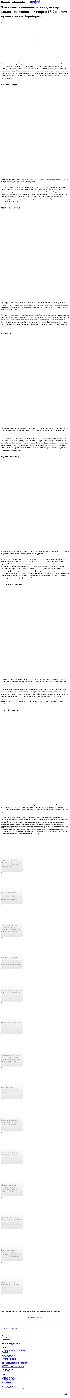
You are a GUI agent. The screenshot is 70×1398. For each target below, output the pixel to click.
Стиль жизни (9, 1359)
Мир (4, 1347)
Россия (6, 1343)
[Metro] (35, 2)
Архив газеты (9, 1386)
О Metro (6, 1382)
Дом (4, 1375)
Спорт (5, 1378)
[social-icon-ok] (13, 1394)
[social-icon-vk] (4, 1394)
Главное (6, 1336)
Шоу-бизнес (8, 1355)
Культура (7, 1351)
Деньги (6, 1371)
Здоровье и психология (14, 1363)
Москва (6, 1339)
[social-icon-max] (18, 1394)
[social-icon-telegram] (9, 1394)
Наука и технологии (13, 1367)
